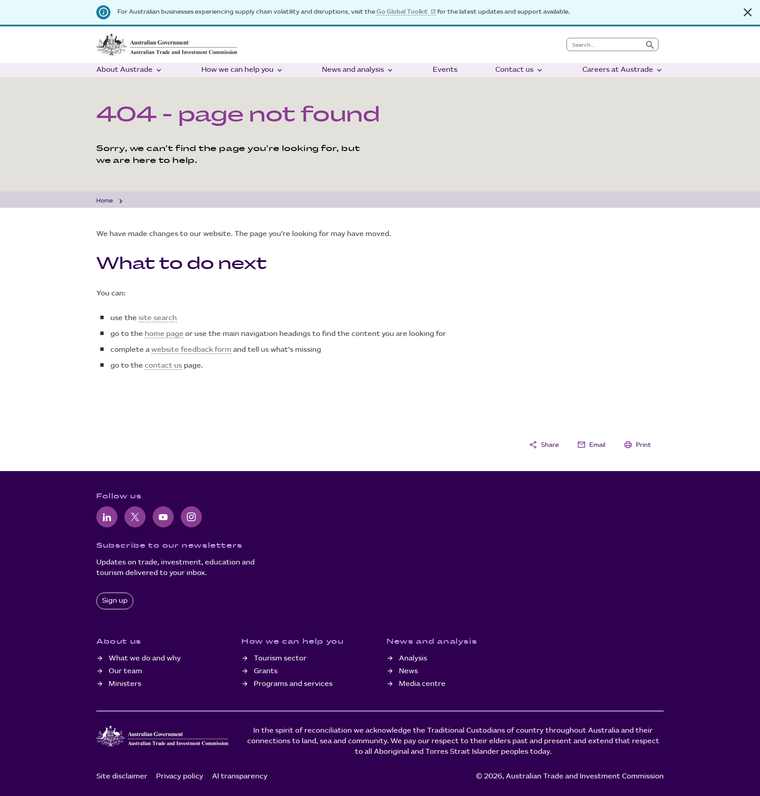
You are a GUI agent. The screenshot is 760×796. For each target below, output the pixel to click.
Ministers (125, 684)
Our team (125, 671)
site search (158, 318)
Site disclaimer (121, 776)
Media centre (422, 684)
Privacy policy (179, 776)
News (408, 671)
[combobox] (604, 44)
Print (637, 444)
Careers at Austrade (623, 70)
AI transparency (239, 776)
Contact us (519, 70)
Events (445, 70)
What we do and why (145, 658)
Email (591, 444)
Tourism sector (280, 658)
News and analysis (358, 70)
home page (164, 334)
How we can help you (242, 70)
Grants (266, 671)
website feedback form (191, 350)
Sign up (115, 600)
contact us (163, 365)
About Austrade (129, 70)
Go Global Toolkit (402, 11)
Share (544, 444)
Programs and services (293, 684)
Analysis (413, 658)
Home (104, 201)
